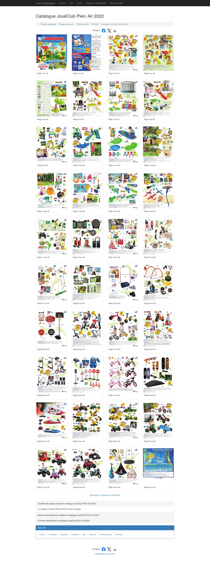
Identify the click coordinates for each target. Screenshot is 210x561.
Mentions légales (116, 3)
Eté (84, 534)
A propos (62, 3)
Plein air (92, 534)
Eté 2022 (119, 534)
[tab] (105, 503)
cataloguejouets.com (103, 553)
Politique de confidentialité (96, 3)
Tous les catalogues (45, 3)
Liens (71, 3)
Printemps (53, 534)
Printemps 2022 (106, 534)
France (42, 534)
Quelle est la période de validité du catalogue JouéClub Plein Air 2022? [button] (68, 515)
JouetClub (75, 534)
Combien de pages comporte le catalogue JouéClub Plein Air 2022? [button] (67, 503)
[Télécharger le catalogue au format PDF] (115, 30)
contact (80, 3)
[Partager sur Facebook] (104, 30)
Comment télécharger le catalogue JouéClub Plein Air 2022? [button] (64, 520)
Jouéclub (64, 534)
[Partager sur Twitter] (109, 30)
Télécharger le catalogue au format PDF (105, 495)
